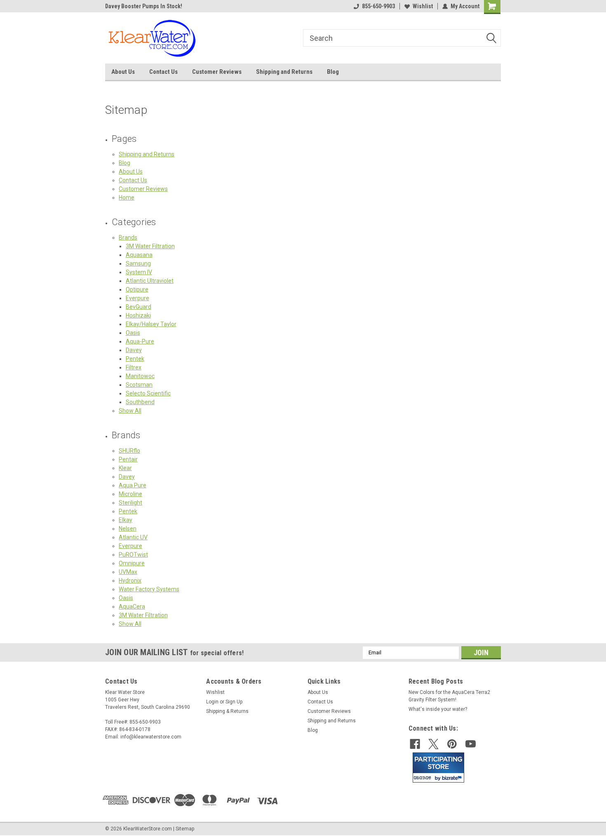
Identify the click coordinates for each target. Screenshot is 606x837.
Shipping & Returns (227, 711)
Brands (128, 237)
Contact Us (163, 71)
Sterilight (130, 502)
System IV (139, 272)
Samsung (138, 263)
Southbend (140, 402)
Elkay (125, 520)
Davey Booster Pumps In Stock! (143, 6)
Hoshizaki (138, 315)
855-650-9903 (378, 6)
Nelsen (127, 528)
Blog (333, 71)
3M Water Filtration (150, 246)
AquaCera (132, 606)
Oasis (133, 332)
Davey (134, 350)
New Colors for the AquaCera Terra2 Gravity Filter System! (449, 696)
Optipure (137, 289)
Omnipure (132, 563)
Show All (130, 410)
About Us (123, 71)
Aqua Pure (132, 485)
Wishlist (423, 6)
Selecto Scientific (148, 393)
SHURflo (129, 450)
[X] (433, 744)
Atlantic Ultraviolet (150, 280)
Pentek (135, 358)
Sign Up (233, 702)
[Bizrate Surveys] (453, 778)
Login (212, 702)
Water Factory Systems (149, 589)
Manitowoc (140, 376)
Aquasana (139, 255)
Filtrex (133, 367)
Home (126, 197)
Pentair (128, 459)
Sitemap (185, 829)
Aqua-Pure (140, 341)
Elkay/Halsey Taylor (151, 324)
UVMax (128, 572)
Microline (130, 494)
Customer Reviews (217, 71)
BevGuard (138, 306)
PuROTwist (133, 554)
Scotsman (139, 384)
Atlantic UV (133, 537)
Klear (125, 468)
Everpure (137, 298)
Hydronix (130, 580)
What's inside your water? (438, 709)
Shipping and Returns (284, 71)
